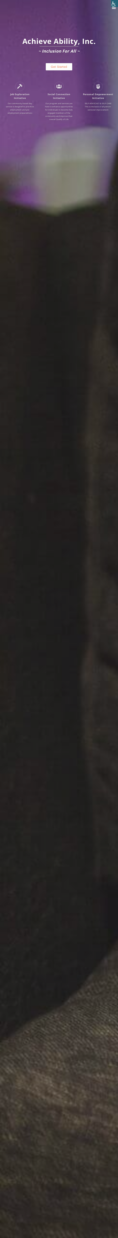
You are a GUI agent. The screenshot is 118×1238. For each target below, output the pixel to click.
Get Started (59, 66)
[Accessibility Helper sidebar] (114, 3)
